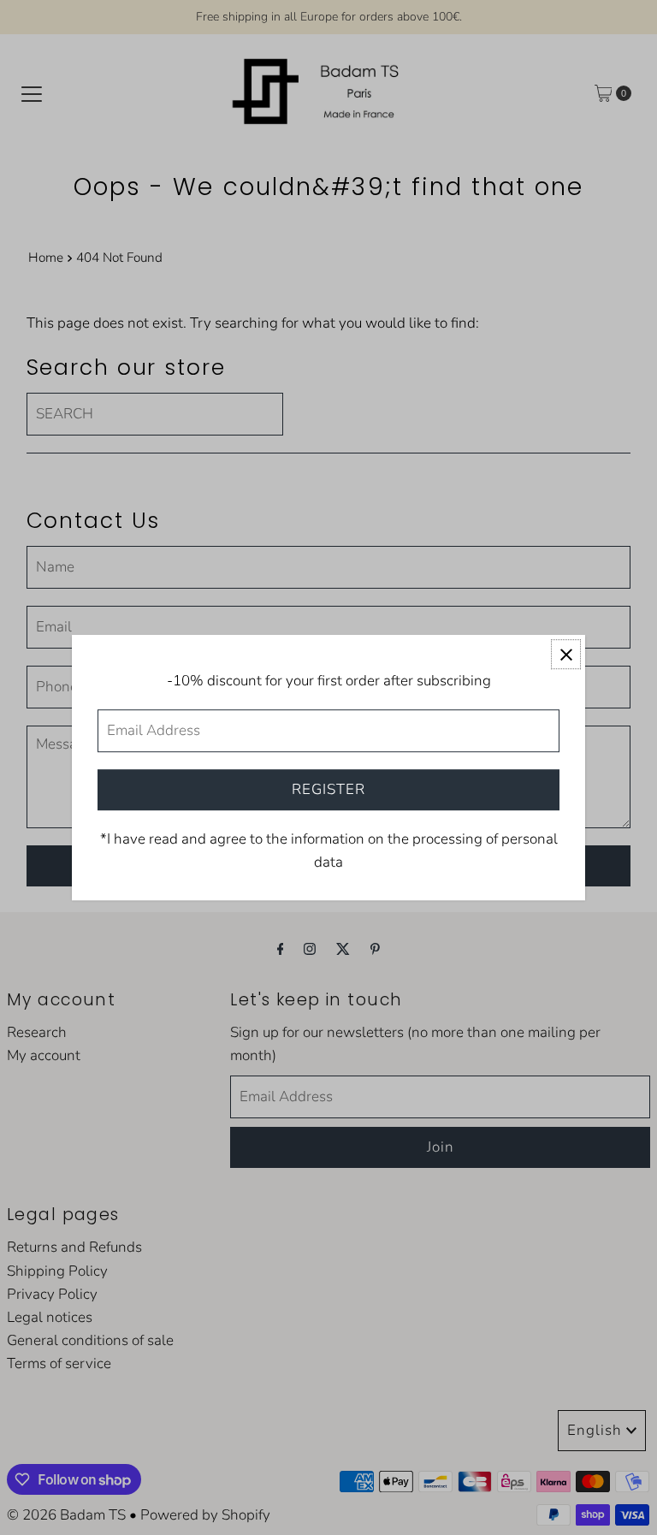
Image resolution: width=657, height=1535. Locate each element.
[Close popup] (566, 654)
